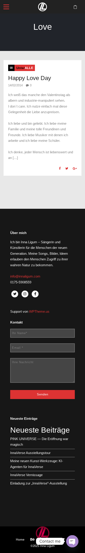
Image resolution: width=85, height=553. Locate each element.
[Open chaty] (72, 541)
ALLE (29, 68)
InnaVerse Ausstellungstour (30, 453)
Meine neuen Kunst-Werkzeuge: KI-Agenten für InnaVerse (36, 464)
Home (20, 539)
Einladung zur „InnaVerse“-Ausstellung (38, 483)
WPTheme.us (39, 311)
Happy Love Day (29, 78)
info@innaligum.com (25, 276)
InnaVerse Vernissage (26, 475)
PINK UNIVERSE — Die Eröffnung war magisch (39, 442)
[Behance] (32, 539)
